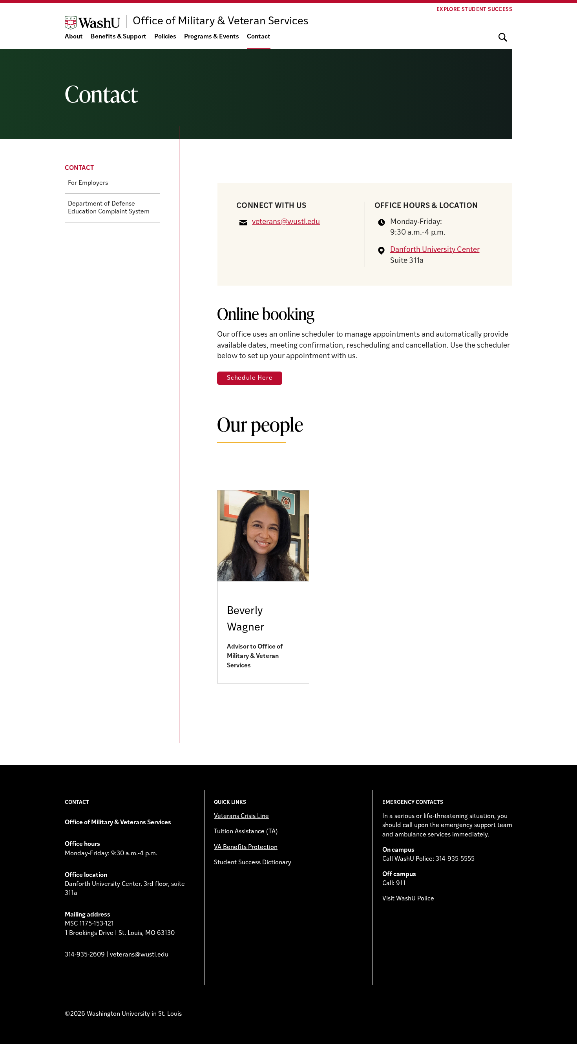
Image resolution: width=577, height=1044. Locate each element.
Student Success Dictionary (252, 863)
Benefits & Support (118, 37)
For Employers (88, 183)
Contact (258, 37)
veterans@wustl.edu (286, 222)
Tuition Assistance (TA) (246, 832)
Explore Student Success (474, 9)
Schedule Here (249, 378)
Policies (165, 37)
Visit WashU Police (408, 899)
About (74, 37)
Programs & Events (211, 37)
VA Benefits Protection (246, 847)
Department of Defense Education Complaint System (109, 208)
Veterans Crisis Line (241, 816)
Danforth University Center (435, 250)
